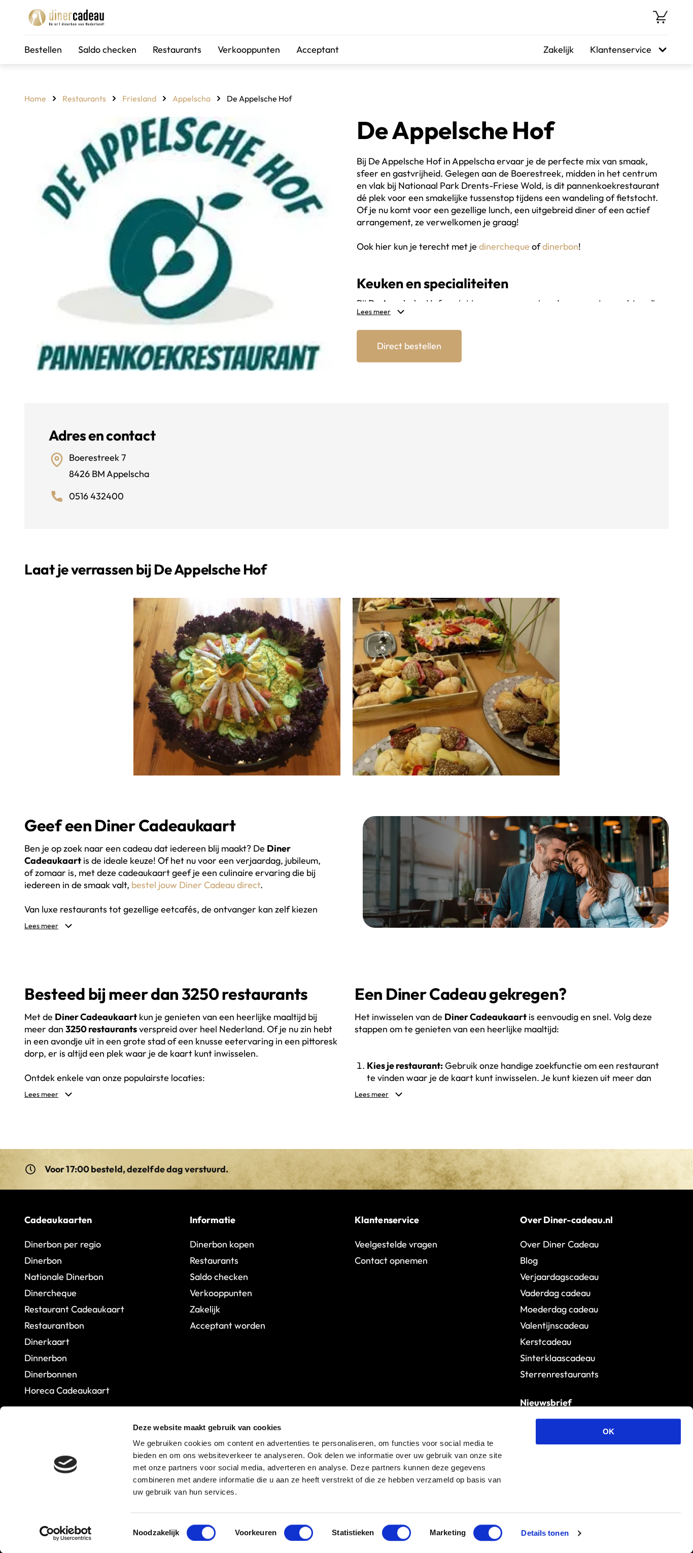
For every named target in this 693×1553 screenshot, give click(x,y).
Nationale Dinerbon (63, 1276)
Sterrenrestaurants (559, 1374)
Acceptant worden (227, 1325)
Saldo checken (107, 49)
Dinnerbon (45, 1358)
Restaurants (177, 49)
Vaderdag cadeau (555, 1293)
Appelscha (191, 98)
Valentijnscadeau (554, 1325)
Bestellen (43, 49)
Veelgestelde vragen (396, 1244)
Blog (529, 1260)
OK (608, 1431)
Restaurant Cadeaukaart (74, 1309)
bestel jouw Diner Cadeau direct (195, 885)
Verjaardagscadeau (559, 1276)
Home (35, 98)
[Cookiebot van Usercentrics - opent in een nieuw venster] (65, 1533)
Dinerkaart (47, 1341)
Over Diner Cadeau (559, 1244)
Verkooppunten (249, 49)
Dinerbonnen (50, 1374)
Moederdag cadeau (559, 1309)
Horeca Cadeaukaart (67, 1390)
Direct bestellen (409, 346)
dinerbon (560, 246)
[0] (660, 17)
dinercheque (504, 246)
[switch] (298, 1533)
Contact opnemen (391, 1260)
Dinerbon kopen (222, 1244)
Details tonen (544, 1533)
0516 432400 (96, 496)
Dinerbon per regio (62, 1244)
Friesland (139, 98)
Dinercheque (50, 1293)
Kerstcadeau (545, 1341)
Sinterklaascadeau (557, 1358)
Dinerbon (43, 1260)
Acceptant (317, 49)
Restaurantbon (54, 1325)
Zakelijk (558, 49)
